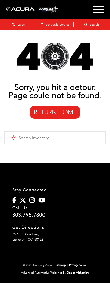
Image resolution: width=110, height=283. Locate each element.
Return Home (55, 112)
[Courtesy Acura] (50, 9)
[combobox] (55, 137)
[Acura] (20, 9)
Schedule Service (57, 24)
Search (94, 24)
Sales (21, 24)
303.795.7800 (28, 215)
